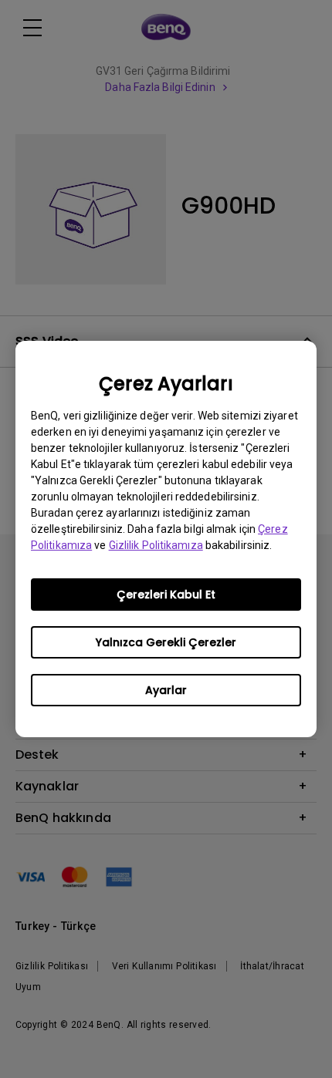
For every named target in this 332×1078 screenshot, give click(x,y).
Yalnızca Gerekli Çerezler (166, 642)
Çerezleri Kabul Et (166, 594)
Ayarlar (166, 690)
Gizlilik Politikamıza (156, 545)
